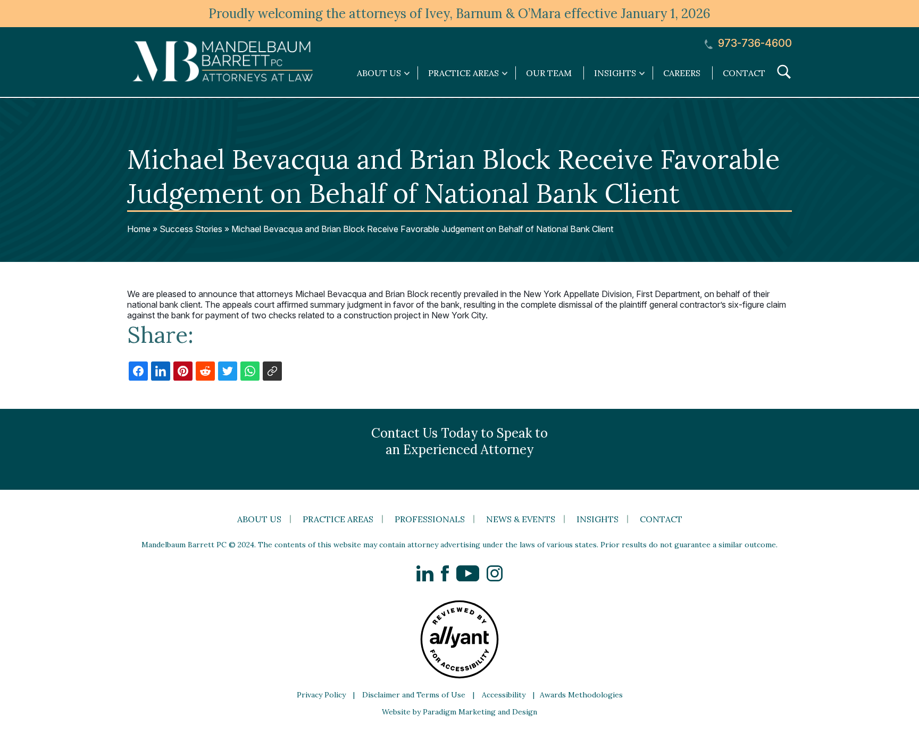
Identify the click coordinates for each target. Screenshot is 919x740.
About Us (259, 519)
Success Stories (191, 229)
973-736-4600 (753, 43)
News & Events (520, 519)
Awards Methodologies (581, 695)
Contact (744, 73)
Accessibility (503, 695)
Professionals (430, 519)
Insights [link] (615, 73)
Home (139, 229)
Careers (681, 73)
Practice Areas (338, 519)
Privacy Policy (321, 695)
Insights (598, 519)
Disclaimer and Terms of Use (413, 695)
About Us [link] (379, 73)
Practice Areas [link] (463, 73)
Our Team (549, 73)
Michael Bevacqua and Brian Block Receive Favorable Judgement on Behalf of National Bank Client (422, 229)
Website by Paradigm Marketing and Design (459, 712)
